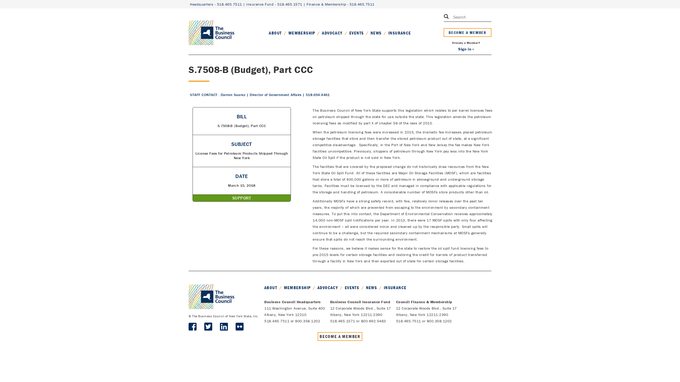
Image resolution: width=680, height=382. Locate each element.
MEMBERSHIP (301, 33)
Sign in (464, 48)
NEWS (376, 33)
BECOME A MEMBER (467, 32)
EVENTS (356, 33)
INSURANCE (399, 33)
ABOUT (275, 33)
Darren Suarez (233, 94)
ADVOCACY (332, 33)
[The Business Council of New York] (211, 26)
